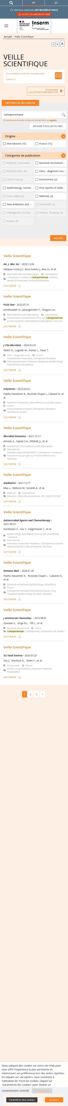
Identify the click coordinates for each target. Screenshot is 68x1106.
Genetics (47, 593)
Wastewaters (13, 671)
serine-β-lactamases (39, 280)
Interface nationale (36, 10)
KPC (43, 496)
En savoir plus (42, 1090)
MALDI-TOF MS (53, 496)
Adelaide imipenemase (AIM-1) (22, 452)
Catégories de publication (22, 155)
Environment (13, 446)
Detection (32, 361)
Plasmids (47, 668)
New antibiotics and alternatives (23, 274)
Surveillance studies (17, 411)
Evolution (37, 593)
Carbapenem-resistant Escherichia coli (26, 317)
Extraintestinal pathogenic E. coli (41, 321)
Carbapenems (33, 631)
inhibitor (53, 277)
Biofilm (10, 668)
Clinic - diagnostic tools (18, 355)
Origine (10, 136)
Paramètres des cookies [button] (22, 1099)
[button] (34, 136)
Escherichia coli (48, 631)
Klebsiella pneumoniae (29, 496)
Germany (47, 546)
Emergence (38, 408)
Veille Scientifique (17, 256)
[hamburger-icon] (6, 25)
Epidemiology (56, 361)
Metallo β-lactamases (17, 280)
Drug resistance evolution (19, 408)
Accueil (8, 36)
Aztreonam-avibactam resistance (23, 543)
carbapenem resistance (19, 277)
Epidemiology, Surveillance (20, 534)
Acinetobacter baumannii (19, 358)
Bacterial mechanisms (18, 402)
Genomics (50, 408)
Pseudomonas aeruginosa (20, 364)
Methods (11, 493)
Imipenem (37, 668)
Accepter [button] (54, 1099)
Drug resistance (23, 668)
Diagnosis (43, 361)
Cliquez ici (11, 79)
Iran (60, 321)
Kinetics (61, 631)
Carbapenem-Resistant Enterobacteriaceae (28, 590)
